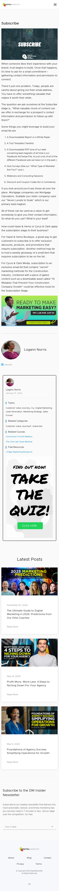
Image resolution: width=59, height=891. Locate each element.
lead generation (14, 412)
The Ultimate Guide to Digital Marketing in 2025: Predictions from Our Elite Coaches (29, 614)
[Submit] (52, 827)
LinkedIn (8, 364)
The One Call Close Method (19, 442)
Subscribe (37, 426)
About (11, 858)
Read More (12, 627)
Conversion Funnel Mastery (19, 437)
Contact (47, 858)
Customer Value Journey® (18, 426)
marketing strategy (32, 412)
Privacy (20, 864)
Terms (39, 864)
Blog (29, 858)
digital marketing (43, 408)
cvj (32, 408)
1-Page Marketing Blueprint (19, 452)
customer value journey (18, 408)
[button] (55, 4)
